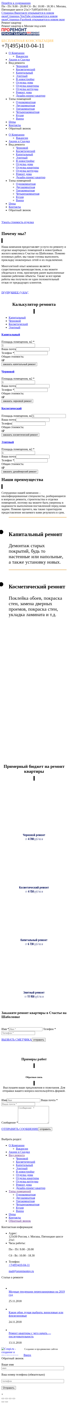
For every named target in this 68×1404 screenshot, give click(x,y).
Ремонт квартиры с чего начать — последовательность (30, 1335)
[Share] (6, 1398)
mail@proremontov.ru (21, 1271)
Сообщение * (9, 1122)
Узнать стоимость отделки (17, 222)
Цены (12, 1214)
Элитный (22, 1168)
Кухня (20, 1207)
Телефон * (49, 1029)
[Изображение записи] (12, 1288)
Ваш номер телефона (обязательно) (23, 1374)
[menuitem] (16, 53)
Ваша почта (8, 349)
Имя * (5, 1029)
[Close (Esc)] (2, 1398)
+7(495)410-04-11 (19, 1265)
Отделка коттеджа (27, 1181)
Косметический (25, 1161)
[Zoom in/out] (13, 1398)
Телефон (7, 352)
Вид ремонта (17, 1155)
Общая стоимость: (12, 356)
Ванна (20, 1211)
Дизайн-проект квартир (30, 1188)
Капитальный (24, 1165)
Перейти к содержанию (16, 3)
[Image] (30, 827)
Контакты (15, 1217)
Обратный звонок (20, 1220)
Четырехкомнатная (27, 1204)
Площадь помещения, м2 (17, 341)
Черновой (22, 1158)
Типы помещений (20, 1191)
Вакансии (22, 1148)
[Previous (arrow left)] (2, 1401)
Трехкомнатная (25, 1201)
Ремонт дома (24, 1184)
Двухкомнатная (25, 1197)
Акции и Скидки (19, 1151)
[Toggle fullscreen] (10, 1398)
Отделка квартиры (27, 1178)
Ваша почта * (49, 1100)
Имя (4, 1100)
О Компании (16, 1145)
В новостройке (25, 1171)
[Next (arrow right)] (6, 1401)
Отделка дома (24, 1174)
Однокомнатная (26, 1194)
